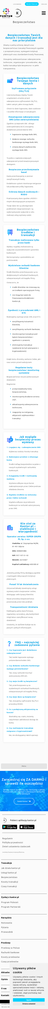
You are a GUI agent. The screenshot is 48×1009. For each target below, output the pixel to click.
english (44, 4)
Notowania (6, 923)
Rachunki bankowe (10, 952)
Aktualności (7, 972)
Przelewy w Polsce (10, 948)
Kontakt (5, 995)
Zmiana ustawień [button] (28, 1004)
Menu (24, 766)
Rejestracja (31, 4)
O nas (4, 988)
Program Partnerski (11, 907)
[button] (44, 13)
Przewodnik (7, 932)
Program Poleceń (9, 902)
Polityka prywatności (12, 842)
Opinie (4, 979)
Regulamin (7, 838)
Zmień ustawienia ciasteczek (16, 846)
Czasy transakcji (9, 886)
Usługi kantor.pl (9, 873)
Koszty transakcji (9, 882)
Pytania (4, 927)
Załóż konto (22, 801)
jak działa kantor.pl (10, 868)
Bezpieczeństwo (9, 877)
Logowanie (17, 4)
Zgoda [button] (28, 1000)
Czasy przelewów (9, 961)
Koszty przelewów (10, 957)
